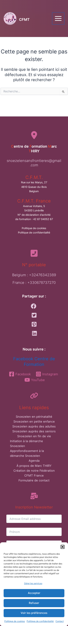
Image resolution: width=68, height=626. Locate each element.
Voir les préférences (34, 613)
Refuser (34, 603)
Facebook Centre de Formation (34, 361)
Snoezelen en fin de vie (34, 436)
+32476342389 (42, 275)
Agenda (34, 460)
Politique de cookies (14, 621)
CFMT (24, 19)
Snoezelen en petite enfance (34, 421)
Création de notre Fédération (34, 470)
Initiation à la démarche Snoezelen (26, 443)
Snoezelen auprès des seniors (34, 431)
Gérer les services (33, 583)
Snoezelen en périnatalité (34, 416)
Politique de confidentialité (40, 621)
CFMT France (34, 475)
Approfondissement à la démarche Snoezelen (27, 453)
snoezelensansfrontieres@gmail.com (34, 162)
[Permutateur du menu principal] (58, 18)
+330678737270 (41, 282)
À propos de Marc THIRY (34, 466)
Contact (59, 621)
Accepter (34, 593)
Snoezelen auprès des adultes (34, 426)
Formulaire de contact (34, 480)
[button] (62, 547)
